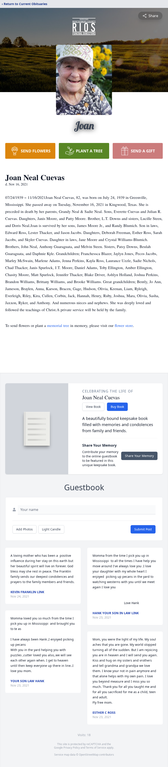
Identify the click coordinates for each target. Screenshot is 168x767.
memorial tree (58, 325)
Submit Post (143, 529)
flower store (124, 325)
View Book (93, 407)
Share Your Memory (139, 456)
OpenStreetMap (88, 754)
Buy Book (117, 407)
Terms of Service (96, 747)
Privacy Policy (71, 747)
